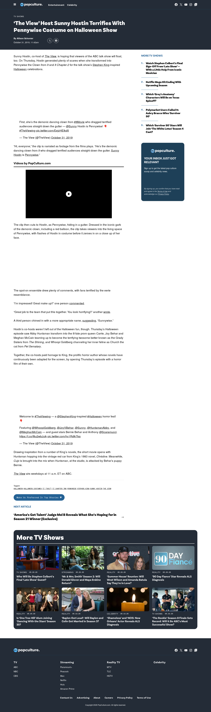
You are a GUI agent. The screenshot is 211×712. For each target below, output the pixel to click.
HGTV (110, 675)
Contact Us (66, 697)
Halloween (20, 69)
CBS (16, 675)
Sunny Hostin (96, 488)
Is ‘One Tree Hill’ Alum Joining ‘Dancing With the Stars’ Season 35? (36, 621)
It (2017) (47, 488)
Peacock (64, 671)
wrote (106, 312)
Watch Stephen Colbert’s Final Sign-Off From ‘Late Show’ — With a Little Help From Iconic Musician (164, 68)
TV (15, 662)
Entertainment (56, 4)
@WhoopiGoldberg (44, 427)
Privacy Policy (163, 194)
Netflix (63, 680)
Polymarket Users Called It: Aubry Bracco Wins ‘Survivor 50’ (163, 113)
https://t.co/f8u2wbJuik (33, 436)
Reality (111, 572)
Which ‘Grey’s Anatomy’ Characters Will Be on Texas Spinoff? (162, 97)
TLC (109, 671)
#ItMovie (79, 122)
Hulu (62, 684)
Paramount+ (66, 667)
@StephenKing (66, 416)
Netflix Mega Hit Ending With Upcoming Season (163, 83)
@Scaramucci (108, 432)
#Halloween (94, 416)
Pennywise (31, 155)
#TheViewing (27, 130)
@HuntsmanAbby (98, 427)
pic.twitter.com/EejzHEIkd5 (52, 130)
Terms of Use (162, 191)
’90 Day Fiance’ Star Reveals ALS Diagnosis (172, 578)
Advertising (83, 697)
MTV (109, 667)
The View (50, 56)
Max (62, 675)
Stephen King (101, 65)
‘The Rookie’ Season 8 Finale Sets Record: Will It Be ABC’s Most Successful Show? (172, 621)
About (97, 697)
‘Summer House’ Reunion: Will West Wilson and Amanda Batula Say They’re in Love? (127, 580)
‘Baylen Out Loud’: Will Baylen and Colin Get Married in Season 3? (82, 619)
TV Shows (19, 16)
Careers (109, 697)
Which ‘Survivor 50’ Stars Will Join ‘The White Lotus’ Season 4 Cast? (165, 128)
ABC (16, 667)
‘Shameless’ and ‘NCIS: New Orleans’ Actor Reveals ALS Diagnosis (123, 621)
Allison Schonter (25, 38)
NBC (16, 671)
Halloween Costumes (33, 488)
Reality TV (113, 662)
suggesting (89, 320)
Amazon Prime (67, 688)
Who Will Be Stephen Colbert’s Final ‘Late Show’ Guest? (35, 578)
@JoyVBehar (65, 427)
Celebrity (72, 4)
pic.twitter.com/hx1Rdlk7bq (64, 436)
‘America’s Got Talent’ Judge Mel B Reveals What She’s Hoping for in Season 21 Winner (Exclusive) (65, 517)
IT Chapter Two (59, 488)
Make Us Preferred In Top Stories (38, 497)
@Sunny (71, 126)
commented (76, 303)
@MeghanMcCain (30, 432)
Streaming (67, 572)
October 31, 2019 (62, 137)
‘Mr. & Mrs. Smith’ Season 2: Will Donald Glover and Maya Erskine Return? (81, 580)
